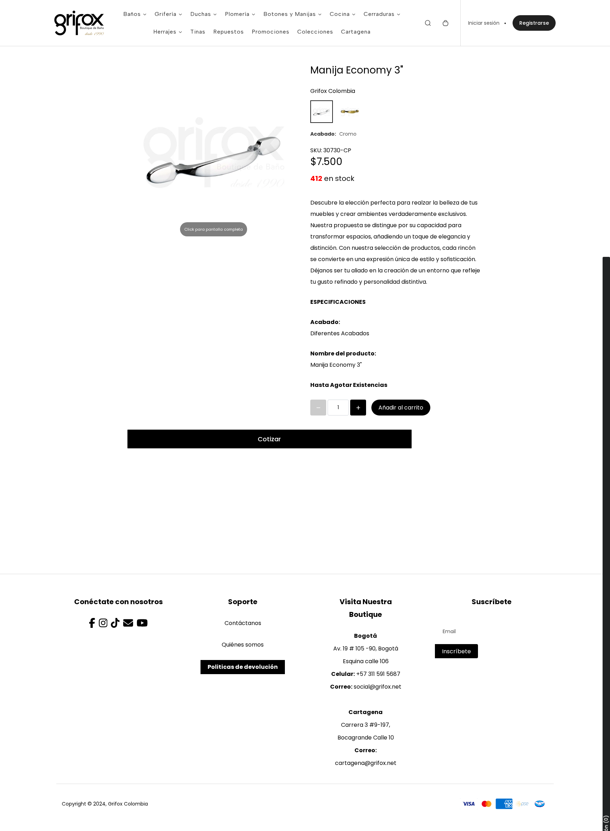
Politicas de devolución (243, 667)
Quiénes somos (243, 645)
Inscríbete (456, 651)
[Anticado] (350, 111)
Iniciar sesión (484, 22)
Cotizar (269, 439)
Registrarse (534, 22)
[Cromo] (321, 111)
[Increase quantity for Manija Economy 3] (358, 408)
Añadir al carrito (400, 407)
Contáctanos (243, 623)
